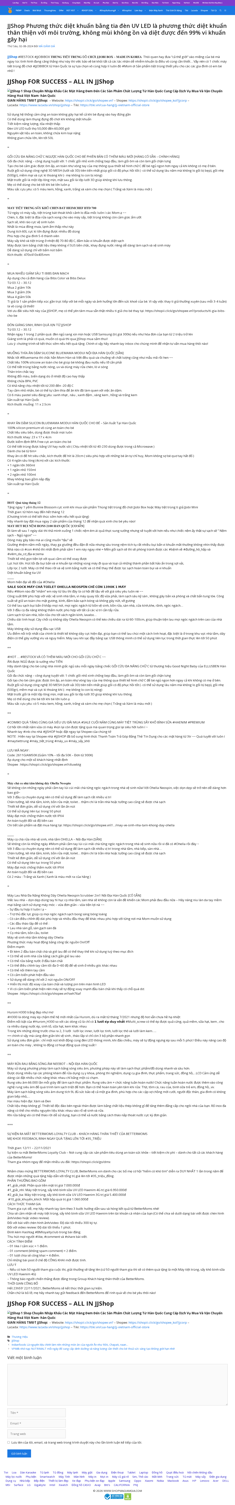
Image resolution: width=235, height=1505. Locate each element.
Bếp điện (39, 1480)
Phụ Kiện (106, 3)
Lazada (194, 10)
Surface (18, 1485)
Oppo (137, 1480)
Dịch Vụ (115, 3)
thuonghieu (50, 10)
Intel (52, 1485)
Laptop (143, 1472)
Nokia (160, 1480)
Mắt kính (157, 1476)
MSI (8, 1485)
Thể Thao (34, 3)
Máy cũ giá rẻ (120, 1476)
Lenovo (204, 1480)
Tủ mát (187, 1476)
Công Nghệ (76, 3)
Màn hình (79, 1476)
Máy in (92, 1476)
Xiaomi (149, 1480)
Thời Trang (55, 3)
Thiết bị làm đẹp (58, 1480)
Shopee (204, 10)
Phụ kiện (31, 1476)
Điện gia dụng (218, 1476)
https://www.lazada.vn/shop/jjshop (44, 105)
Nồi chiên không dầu (199, 1472)
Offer (61, 10)
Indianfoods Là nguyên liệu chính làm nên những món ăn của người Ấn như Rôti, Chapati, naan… (70, 1344)
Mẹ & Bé (135, 3)
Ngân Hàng (176, 3)
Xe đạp (76, 1480)
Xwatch (63, 1485)
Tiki (186, 10)
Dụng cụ (11, 1480)
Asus (185, 1480)
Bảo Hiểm (155, 3)
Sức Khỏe (125, 3)
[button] (225, 10)
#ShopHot (127, 10)
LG (28, 1485)
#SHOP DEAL (87, 10)
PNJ (135, 1485)
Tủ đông (58, 1472)
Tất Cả (214, 10)
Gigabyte (40, 1485)
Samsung (124, 1480)
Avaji (97, 1485)
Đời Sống (145, 3)
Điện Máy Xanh (156, 10)
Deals (27, 10)
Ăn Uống (44, 3)
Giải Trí (24, 3)
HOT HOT (70, 10)
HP (194, 1480)
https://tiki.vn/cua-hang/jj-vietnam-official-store (114, 105)
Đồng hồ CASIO (81, 1485)
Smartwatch (47, 1476)
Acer (216, 1480)
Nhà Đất (196, 3)
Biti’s (107, 1485)
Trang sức (172, 1476)
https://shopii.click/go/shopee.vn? (89, 100)
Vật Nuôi (187, 3)
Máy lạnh (72, 1472)
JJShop (15, 1340)
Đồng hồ (157, 1472)
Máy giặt (87, 1472)
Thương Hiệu (20, 1336)
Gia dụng (101, 1472)
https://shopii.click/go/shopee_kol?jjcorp (158, 100)
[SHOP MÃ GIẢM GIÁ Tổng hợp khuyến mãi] (10, 10)
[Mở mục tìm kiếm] (220, 10)
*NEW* (18, 10)
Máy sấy (200, 1476)
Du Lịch (96, 3)
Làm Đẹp (16, 3)
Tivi (6, 1472)
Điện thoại (117, 1472)
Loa (14, 1472)
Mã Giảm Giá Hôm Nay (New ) (212, 3)
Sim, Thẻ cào (140, 1476)
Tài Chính (165, 3)
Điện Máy (87, 3)
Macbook (173, 1480)
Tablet (131, 1472)
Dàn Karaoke (28, 1472)
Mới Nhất (37, 10)
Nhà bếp (25, 1480)
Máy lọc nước (14, 1476)
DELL (225, 1480)
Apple (111, 1480)
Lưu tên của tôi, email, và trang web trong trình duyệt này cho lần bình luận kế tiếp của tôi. (76, 1442)
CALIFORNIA (122, 1485)
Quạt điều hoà (175, 1472)
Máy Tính (64, 1476)
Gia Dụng (65, 3)
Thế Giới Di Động (174, 10)
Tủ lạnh (44, 1472)
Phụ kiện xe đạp (94, 1480)
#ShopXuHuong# (108, 10)
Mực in (104, 1476)
